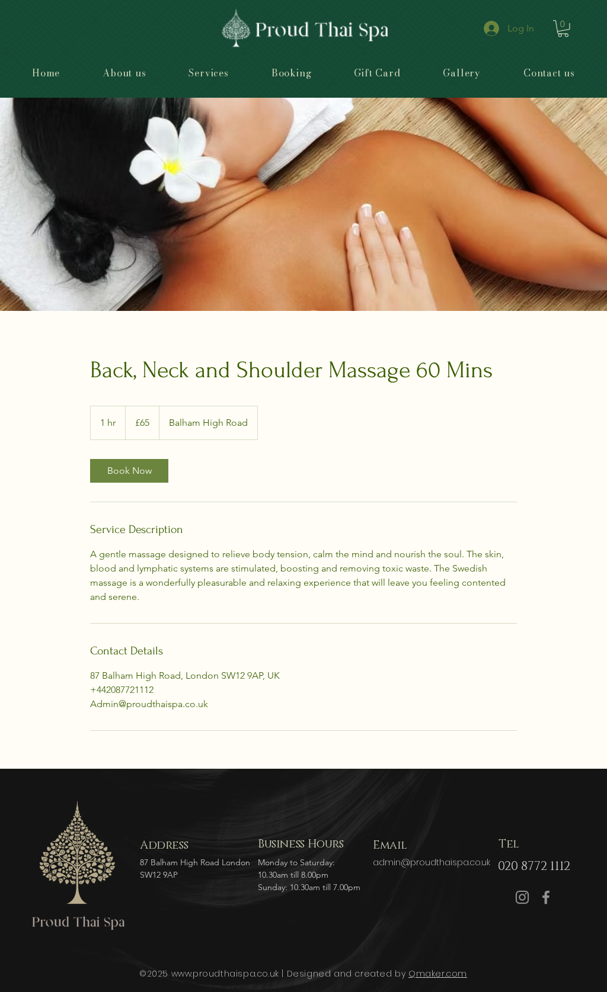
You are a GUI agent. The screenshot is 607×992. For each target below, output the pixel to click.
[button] (563, 28)
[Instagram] (522, 897)
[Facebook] (546, 897)
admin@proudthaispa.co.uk (431, 862)
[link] (129, 471)
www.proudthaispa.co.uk (225, 974)
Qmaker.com (437, 974)
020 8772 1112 (534, 866)
